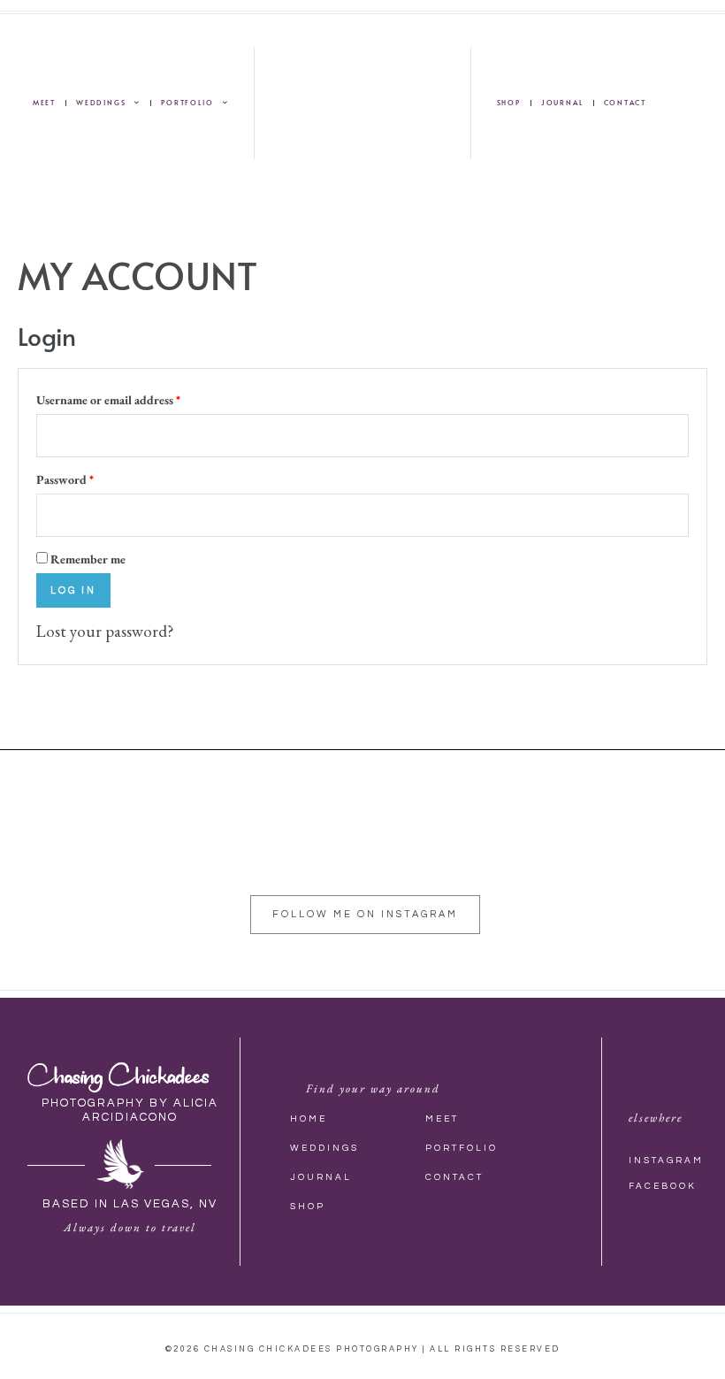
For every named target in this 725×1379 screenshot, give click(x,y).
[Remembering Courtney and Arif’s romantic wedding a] (547, 858)
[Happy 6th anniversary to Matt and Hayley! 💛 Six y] (328, 858)
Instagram (666, 1160)
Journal (562, 102)
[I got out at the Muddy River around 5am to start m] (110, 858)
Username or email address (133, 397)
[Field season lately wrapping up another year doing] (256, 858)
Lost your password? (105, 631)
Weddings (101, 102)
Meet (44, 102)
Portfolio (187, 102)
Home (308, 1119)
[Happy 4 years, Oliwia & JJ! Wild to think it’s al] (620, 858)
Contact (625, 102)
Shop (509, 102)
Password (89, 476)
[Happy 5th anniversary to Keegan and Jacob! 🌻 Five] (474, 858)
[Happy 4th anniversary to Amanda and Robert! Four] (402, 858)
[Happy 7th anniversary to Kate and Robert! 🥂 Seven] (36, 858)
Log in (73, 590)
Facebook (663, 1186)
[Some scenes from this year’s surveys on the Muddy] (182, 858)
